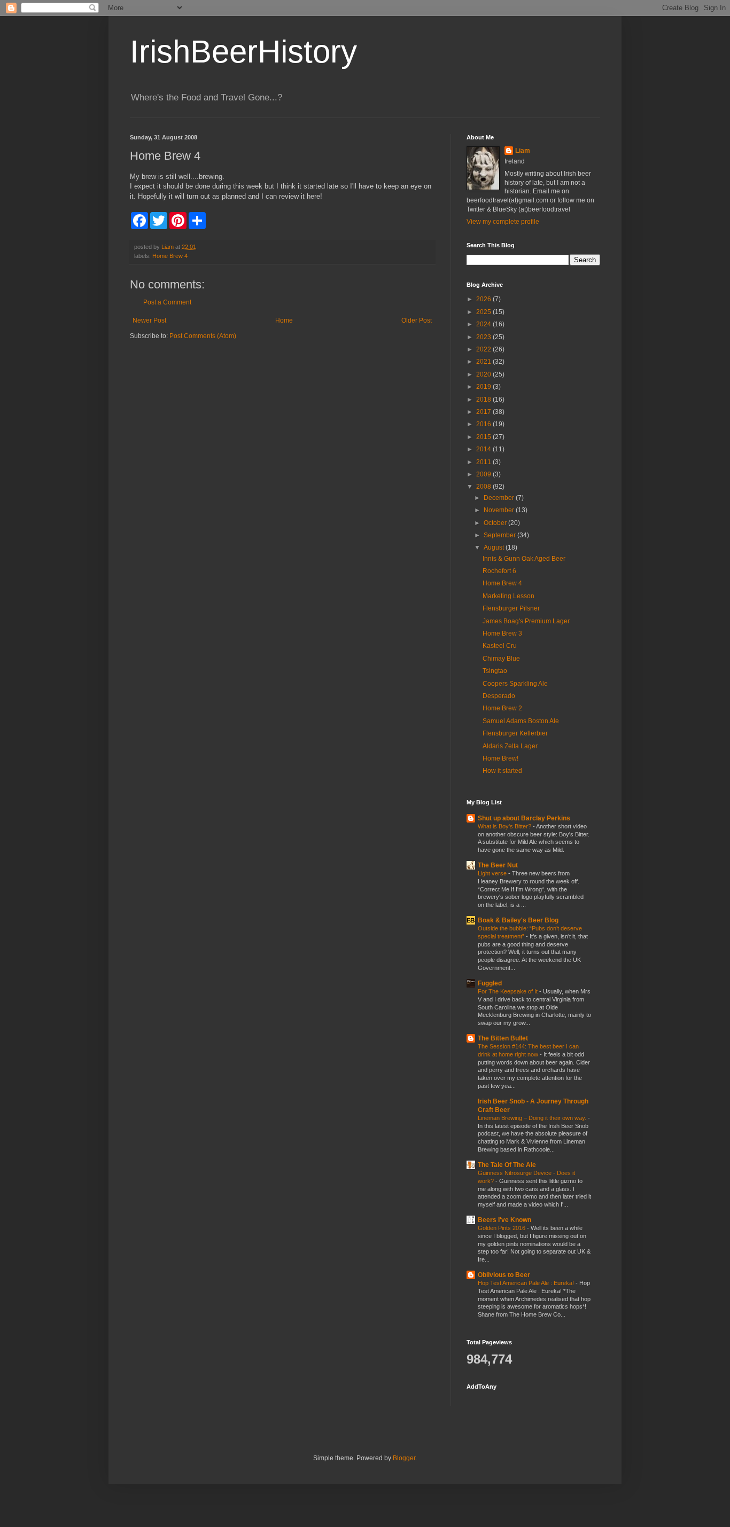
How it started (502, 770)
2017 (484, 412)
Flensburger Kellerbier (515, 733)
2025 (484, 312)
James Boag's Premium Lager (526, 621)
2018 (484, 399)
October (496, 523)
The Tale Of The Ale (507, 1165)
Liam (522, 150)
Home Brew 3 (502, 633)
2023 (484, 337)
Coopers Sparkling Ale (515, 683)
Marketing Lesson (508, 596)
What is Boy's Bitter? (505, 826)
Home (284, 320)
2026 (484, 299)
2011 (484, 462)
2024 (484, 324)
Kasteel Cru (500, 645)
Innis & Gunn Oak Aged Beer (524, 558)
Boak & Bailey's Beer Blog (518, 920)
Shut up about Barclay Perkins (524, 818)
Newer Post (149, 320)
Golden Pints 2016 (502, 1228)
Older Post (416, 320)
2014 (484, 449)
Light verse (493, 873)
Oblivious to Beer (504, 1275)
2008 (484, 486)
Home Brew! (500, 758)
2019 (484, 386)
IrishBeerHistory (243, 51)
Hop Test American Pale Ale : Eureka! (527, 1283)
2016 (484, 424)
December (500, 498)
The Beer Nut (498, 865)
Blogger (404, 1458)
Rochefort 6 (499, 571)
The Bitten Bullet (503, 1038)
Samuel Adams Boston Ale (521, 721)
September (500, 535)
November (500, 510)
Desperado (499, 696)
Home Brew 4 (170, 256)
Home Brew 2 (502, 708)
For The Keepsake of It (508, 991)
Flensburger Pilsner (511, 608)
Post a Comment (167, 302)
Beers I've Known (504, 1220)
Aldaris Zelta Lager (510, 746)
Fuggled (490, 983)
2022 (484, 349)
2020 (484, 374)
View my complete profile (503, 221)
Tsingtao (495, 671)
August (495, 547)
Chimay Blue (501, 658)
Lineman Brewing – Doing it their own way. (533, 1118)
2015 (484, 437)
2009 (484, 474)
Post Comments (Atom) (202, 336)
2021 (484, 361)
